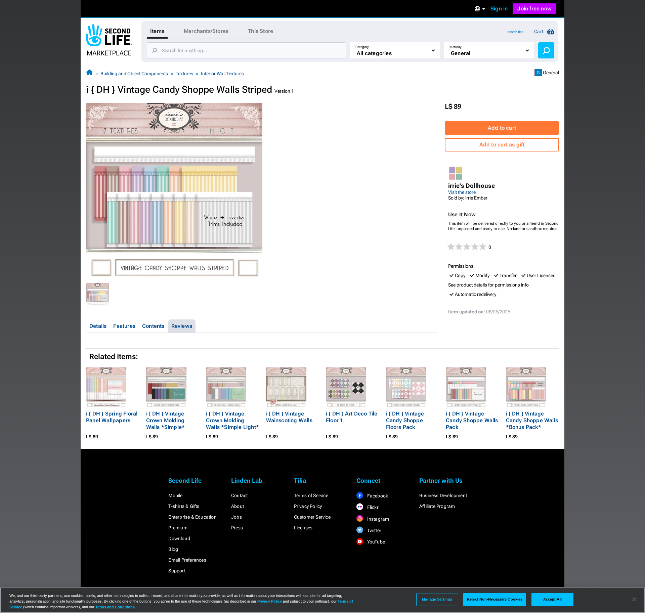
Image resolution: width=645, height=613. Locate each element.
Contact (239, 495)
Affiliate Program (437, 506)
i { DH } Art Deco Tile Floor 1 (351, 417)
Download (179, 538)
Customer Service (312, 517)
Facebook (377, 495)
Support (176, 570)
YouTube (375, 541)
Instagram (377, 519)
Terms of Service (311, 495)
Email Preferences (187, 560)
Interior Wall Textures (222, 73)
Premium (177, 527)
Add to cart (502, 128)
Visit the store (462, 192)
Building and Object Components (134, 73)
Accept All (552, 599)
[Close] (634, 599)
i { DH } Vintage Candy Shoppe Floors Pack (405, 420)
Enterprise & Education (192, 517)
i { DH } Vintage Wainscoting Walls (289, 417)
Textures (184, 73)
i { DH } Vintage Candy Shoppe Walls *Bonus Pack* (532, 420)
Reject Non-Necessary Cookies (494, 599)
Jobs (236, 517)
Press (237, 527)
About (237, 506)
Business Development (443, 495)
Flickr (372, 507)
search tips (515, 32)
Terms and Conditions (115, 607)
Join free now (534, 8)
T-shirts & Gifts (183, 506)
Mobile (175, 495)
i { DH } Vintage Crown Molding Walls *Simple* (165, 420)
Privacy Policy (308, 506)
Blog (173, 549)
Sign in (499, 8)
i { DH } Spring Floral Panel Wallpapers (111, 417)
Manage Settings (437, 599)
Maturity (455, 47)
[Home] (89, 73)
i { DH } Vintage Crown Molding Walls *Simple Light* (232, 420)
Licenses (303, 527)
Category (362, 47)
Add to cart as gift (502, 144)
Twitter (373, 530)
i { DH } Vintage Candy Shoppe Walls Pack (472, 420)
